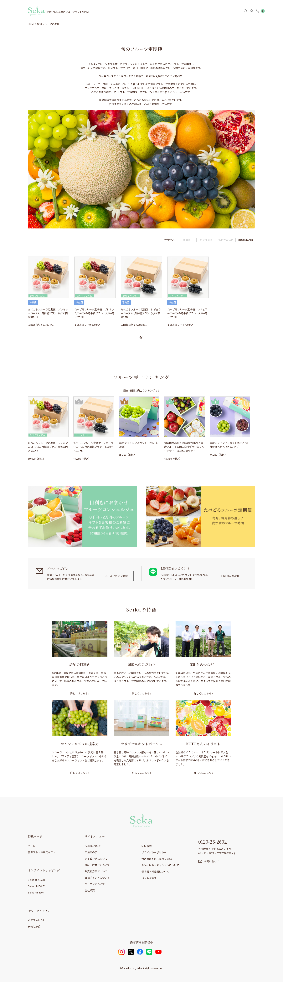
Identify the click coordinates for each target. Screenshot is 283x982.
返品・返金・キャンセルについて (160, 865)
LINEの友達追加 (230, 576)
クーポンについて (95, 884)
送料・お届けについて (97, 865)
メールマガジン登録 (116, 576)
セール (31, 846)
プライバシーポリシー (154, 852)
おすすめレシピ (36, 920)
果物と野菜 (34, 926)
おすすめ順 (206, 240)
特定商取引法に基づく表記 (157, 859)
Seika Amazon (36, 892)
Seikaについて (93, 846)
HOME (31, 24)
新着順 (187, 240)
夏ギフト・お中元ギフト (41, 852)
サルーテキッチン (39, 911)
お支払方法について (96, 871)
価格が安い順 (225, 240)
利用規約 (147, 846)
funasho (126, 968)
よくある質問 (149, 878)
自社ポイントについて (97, 877)
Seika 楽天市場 (36, 880)
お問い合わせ (211, 861)
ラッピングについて (96, 858)
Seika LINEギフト (37, 886)
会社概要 (90, 890)
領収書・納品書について (155, 871)
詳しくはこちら (79, 693)
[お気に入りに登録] (31, 258)
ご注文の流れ (92, 852)
